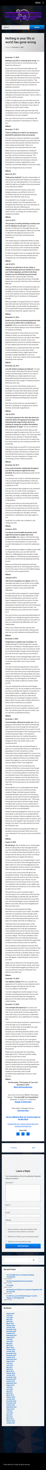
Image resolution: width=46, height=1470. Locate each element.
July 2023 (9, 1387)
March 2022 (10, 1419)
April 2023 (9, 1393)
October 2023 (10, 1381)
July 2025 (9, 1339)
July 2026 (9, 1315)
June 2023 (9, 1389)
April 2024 (9, 1369)
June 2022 (9, 1413)
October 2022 (10, 1405)
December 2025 (11, 1329)
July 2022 (9, 1411)
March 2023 (10, 1395)
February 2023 (10, 1397)
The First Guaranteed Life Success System (19, 1281)
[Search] (33, 1260)
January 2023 (10, 1399)
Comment (9, 1183)
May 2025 (9, 1343)
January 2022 (10, 1423)
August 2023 (10, 1385)
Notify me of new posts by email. (19, 1241)
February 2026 (10, 1325)
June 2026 (9, 1317)
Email (7, 1212)
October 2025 (10, 1333)
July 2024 (9, 1363)
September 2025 (11, 1335)
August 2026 (10, 1313)
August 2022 (10, 1409)
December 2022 (11, 1401)
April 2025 (9, 1345)
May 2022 (9, 1415)
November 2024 (11, 1355)
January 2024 (10, 1375)
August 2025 (10, 1337)
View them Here (23, 1111)
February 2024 (10, 1373)
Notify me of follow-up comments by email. (23, 1237)
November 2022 (11, 1403)
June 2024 (9, 1365)
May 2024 (9, 1367)
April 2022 (9, 1417)
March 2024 (10, 1371)
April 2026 (9, 1321)
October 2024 (10, 1357)
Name (8, 1205)
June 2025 (9, 1341)
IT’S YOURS (9, 1285)
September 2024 (11, 1359)
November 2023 (11, 1379)
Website (8, 1220)
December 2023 (11, 1377)
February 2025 (10, 1349)
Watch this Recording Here (23, 1087)
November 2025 (11, 1331)
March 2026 (10, 1323)
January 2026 (10, 1327)
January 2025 (10, 1351)
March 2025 (10, 1347)
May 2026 (9, 1319)
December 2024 (11, 1353)
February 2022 (10, 1421)
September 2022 (11, 1407)
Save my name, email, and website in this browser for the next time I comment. (22, 1230)
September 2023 (11, 1383)
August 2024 (10, 1361)
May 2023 (9, 1391)
